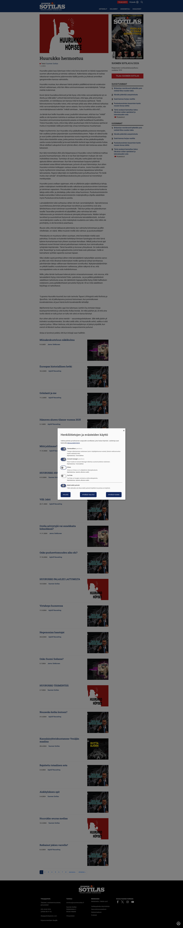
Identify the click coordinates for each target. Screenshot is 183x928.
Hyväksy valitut (88, 495)
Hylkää (65, 495)
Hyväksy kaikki (113, 495)
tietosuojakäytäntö (73, 443)
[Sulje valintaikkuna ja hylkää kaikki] (123, 429)
